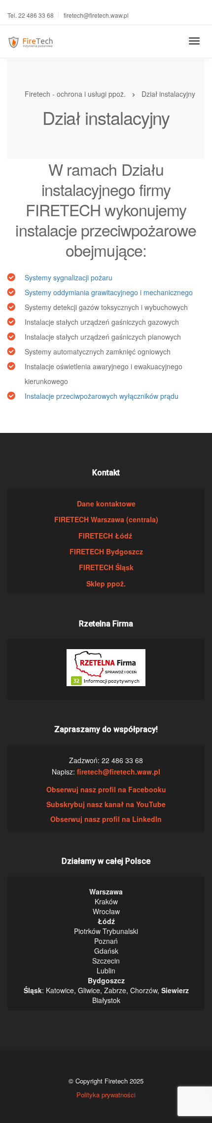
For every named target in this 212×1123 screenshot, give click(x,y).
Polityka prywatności (106, 1094)
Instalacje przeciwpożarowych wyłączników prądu (101, 396)
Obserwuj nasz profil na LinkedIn (106, 819)
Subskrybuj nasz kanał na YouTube (106, 804)
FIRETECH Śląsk (106, 567)
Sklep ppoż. (106, 583)
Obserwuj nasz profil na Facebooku (106, 789)
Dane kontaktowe (106, 503)
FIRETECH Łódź (106, 536)
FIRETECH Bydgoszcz (106, 551)
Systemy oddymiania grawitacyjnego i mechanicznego (109, 292)
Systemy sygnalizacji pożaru (68, 277)
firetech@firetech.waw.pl (96, 15)
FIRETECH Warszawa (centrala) (106, 519)
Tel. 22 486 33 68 (30, 15)
